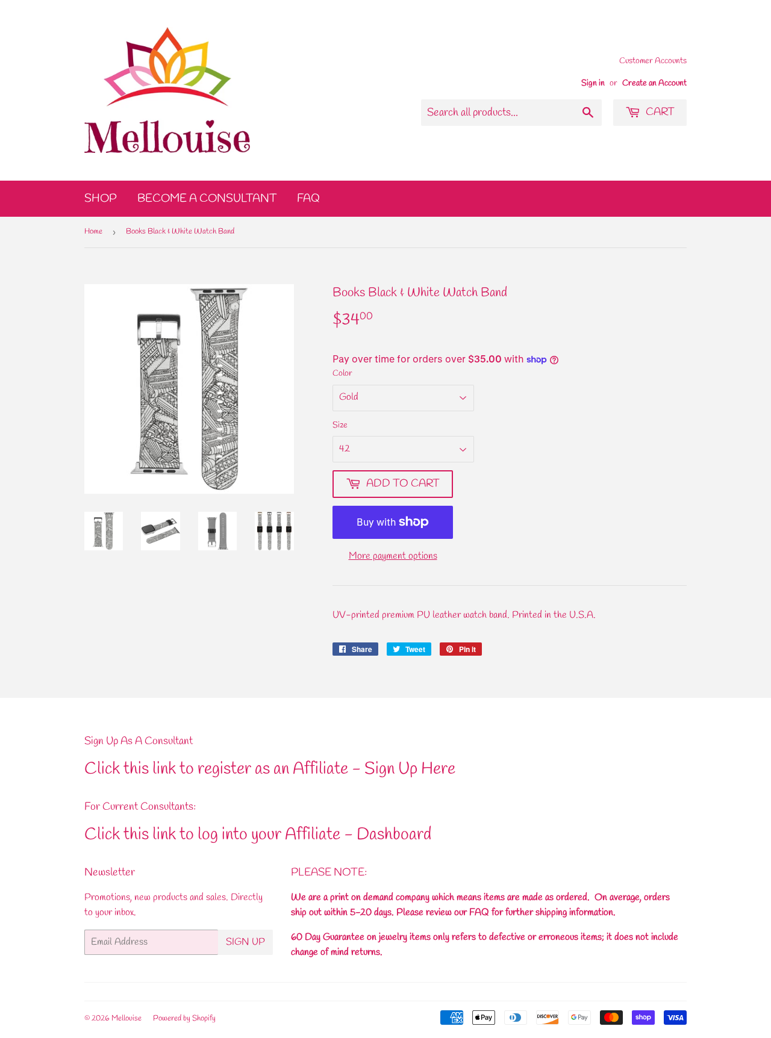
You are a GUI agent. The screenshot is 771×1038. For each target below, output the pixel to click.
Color (342, 373)
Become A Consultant (206, 199)
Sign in (593, 83)
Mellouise (126, 1018)
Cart (659, 112)
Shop (100, 199)
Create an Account (654, 83)
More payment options (393, 556)
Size (340, 425)
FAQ (308, 199)
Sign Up (245, 942)
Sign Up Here (409, 769)
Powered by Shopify (184, 1018)
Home (93, 231)
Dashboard (394, 835)
